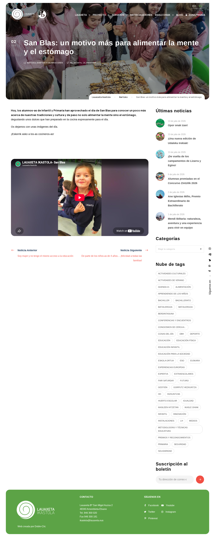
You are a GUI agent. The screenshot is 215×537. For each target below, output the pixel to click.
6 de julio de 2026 (176, 174)
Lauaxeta (81, 15)
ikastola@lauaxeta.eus (91, 520)
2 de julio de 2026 (176, 192)
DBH (182, 334)
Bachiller (163, 300)
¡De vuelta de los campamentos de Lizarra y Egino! (184, 161)
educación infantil (169, 347)
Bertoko (31, 63)
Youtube (170, 505)
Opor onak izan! (178, 125)
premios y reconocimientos (174, 437)
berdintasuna (166, 314)
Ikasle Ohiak (162, 15)
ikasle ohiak (191, 407)
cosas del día (165, 334)
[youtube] (209, 254)
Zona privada (197, 15)
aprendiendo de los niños (173, 294)
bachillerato (183, 300)
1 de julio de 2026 (176, 214)
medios (193, 421)
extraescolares (183, 374)
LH (84, 63)
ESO (182, 360)
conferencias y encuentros (174, 320)
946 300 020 (90, 513)
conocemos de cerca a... (172, 327)
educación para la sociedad (174, 354)
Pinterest (153, 518)
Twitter (151, 512)
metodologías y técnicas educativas (173, 429)
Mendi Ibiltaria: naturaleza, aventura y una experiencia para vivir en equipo (185, 223)
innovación (179, 414)
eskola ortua (166, 360)
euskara (195, 360)
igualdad (188, 401)
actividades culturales (171, 273)
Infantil (78, 63)
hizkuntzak (173, 394)
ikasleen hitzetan (168, 407)
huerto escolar (167, 401)
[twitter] (209, 260)
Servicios (118, 15)
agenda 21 (163, 287)
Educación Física (186, 340)
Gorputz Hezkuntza (184, 387)
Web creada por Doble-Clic (32, 526)
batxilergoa (165, 307)
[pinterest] (209, 266)
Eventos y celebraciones (50, 63)
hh (71, 63)
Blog (179, 15)
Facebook (153, 505)
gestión (162, 387)
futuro (184, 380)
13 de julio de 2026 (177, 121)
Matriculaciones (141, 15)
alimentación (183, 287)
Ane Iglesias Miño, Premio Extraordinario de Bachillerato (184, 201)
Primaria (91, 63)
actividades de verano (171, 280)
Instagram (171, 512)
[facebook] (209, 271)
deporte (195, 334)
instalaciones (166, 421)
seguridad (180, 444)
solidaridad (165, 451)
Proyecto (99, 15)
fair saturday (166, 380)
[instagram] (209, 248)
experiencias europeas (171, 367)
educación (164, 340)
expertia (163, 374)
